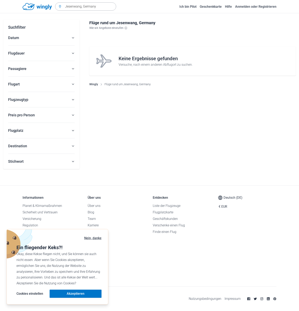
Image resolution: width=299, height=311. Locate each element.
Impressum (233, 299)
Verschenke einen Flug (169, 225)
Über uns (94, 206)
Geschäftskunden (165, 219)
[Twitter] (255, 298)
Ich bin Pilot (187, 7)
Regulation (30, 225)
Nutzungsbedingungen (205, 299)
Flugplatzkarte (163, 212)
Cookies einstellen (29, 294)
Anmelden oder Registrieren (255, 7)
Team (92, 219)
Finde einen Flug (164, 232)
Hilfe (228, 7)
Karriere (93, 225)
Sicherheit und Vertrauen (40, 212)
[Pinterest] (274, 298)
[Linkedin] (268, 298)
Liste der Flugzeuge (166, 206)
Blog (91, 212)
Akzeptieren (75, 294)
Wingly (93, 84)
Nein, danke (92, 238)
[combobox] (85, 6)
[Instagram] (261, 298)
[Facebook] (248, 298)
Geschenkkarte (211, 7)
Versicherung (32, 219)
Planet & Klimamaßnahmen (42, 206)
